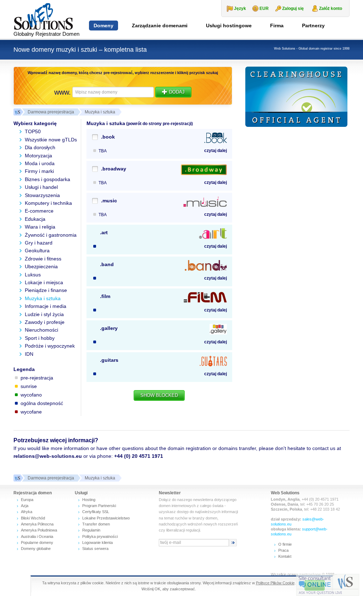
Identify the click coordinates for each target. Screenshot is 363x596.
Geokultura (37, 250)
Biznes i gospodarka (47, 179)
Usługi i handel (41, 187)
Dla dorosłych (40, 147)
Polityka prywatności (100, 536)
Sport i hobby (40, 338)
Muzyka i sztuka (43, 298)
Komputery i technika (48, 203)
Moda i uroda (40, 163)
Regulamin (91, 530)
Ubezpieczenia (41, 266)
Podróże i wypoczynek (50, 346)
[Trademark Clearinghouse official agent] (296, 97)
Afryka (26, 512)
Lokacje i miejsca (44, 282)
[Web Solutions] (17, 478)
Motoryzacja (38, 155)
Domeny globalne (36, 548)
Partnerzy (313, 25)
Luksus (33, 274)
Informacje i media (45, 306)
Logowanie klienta (97, 542)
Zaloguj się (293, 8)
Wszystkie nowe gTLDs (51, 139)
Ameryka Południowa (39, 530)
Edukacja (35, 219)
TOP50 (33, 131)
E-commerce (39, 211)
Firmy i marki (39, 171)
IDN (29, 354)
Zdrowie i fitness (43, 259)
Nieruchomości (41, 330)
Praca (283, 550)
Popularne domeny (37, 542)
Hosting (88, 499)
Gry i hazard (38, 243)
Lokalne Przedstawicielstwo (106, 518)
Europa (27, 499)
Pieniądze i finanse (46, 290)
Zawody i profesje (45, 322)
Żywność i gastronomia (51, 235)
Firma (277, 25)
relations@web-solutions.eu (47, 456)
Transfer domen (96, 524)
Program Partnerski (99, 506)
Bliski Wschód (33, 518)
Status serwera (95, 548)
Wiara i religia (40, 227)
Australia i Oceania (37, 536)
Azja (24, 506)
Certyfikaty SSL (95, 512)
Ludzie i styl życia (44, 314)
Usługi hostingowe (229, 25)
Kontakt (284, 556)
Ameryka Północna (37, 524)
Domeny (103, 25)
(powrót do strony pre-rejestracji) (159, 123)
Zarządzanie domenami (160, 25)
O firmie (285, 544)
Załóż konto (330, 8)
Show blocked (159, 395)
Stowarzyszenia (42, 195)
